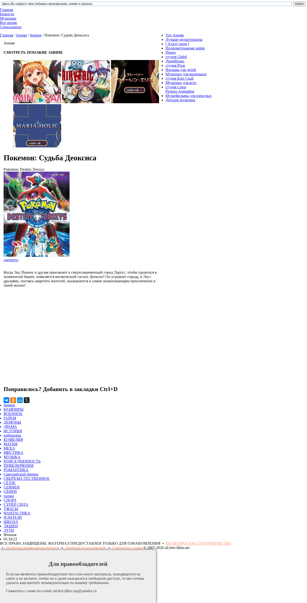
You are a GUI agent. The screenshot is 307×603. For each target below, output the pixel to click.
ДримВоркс (175, 61)
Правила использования (86, 548)
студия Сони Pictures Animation (179, 89)
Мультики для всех (180, 83)
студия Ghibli (176, 57)
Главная (6, 35)
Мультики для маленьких (186, 74)
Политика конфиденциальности (32, 548)
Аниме (21, 35)
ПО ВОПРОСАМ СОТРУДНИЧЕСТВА (198, 543)
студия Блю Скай (179, 78)
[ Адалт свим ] (177, 44)
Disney (170, 52)
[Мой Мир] (20, 400)
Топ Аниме (174, 35)
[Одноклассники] (13, 400)
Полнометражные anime (185, 48)
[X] (27, 400)
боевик (35, 35)
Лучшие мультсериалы (183, 39)
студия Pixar (175, 65)
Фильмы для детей (180, 70)
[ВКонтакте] (6, 400)
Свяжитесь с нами (127, 548)
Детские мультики (180, 100)
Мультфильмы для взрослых (188, 96)
